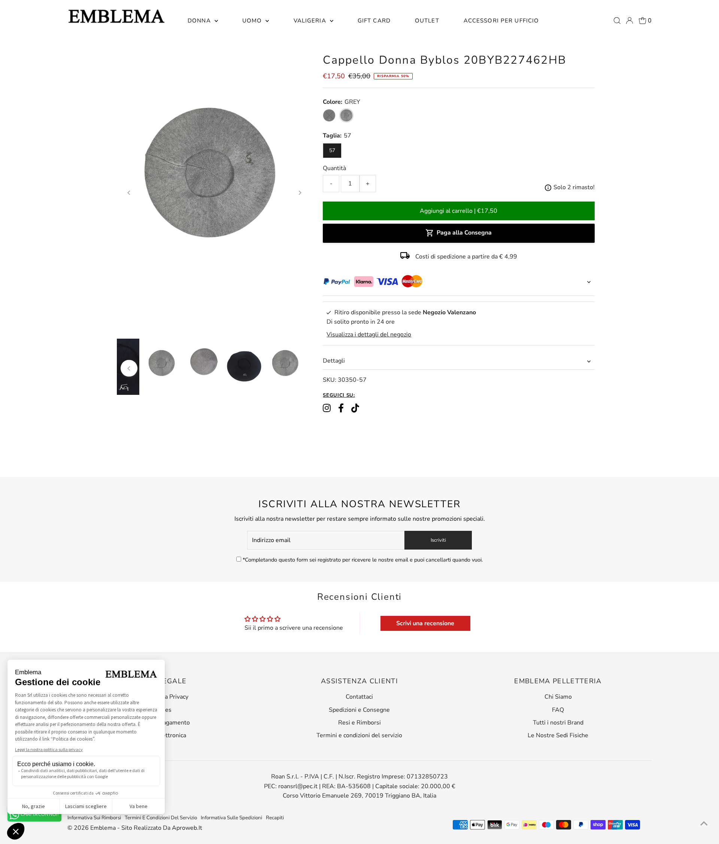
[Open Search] (617, 20)
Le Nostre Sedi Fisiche (558, 735)
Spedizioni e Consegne (359, 710)
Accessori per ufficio (501, 20)
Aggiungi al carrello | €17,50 (458, 211)
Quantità (334, 168)
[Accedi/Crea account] (629, 20)
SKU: (329, 380)
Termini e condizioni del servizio (359, 735)
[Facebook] (341, 408)
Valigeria (311, 20)
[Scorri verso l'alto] (704, 823)
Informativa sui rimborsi (94, 817)
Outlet (427, 20)
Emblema (103, 828)
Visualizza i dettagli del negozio (369, 335)
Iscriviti (438, 540)
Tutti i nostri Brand (558, 723)
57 (332, 150)
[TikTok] (355, 408)
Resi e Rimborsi (359, 723)
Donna (200, 20)
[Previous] (129, 192)
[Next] (299, 192)
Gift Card (374, 20)
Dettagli (334, 361)
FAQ (558, 710)
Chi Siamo (558, 697)
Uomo (253, 20)
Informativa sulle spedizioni (231, 817)
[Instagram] (327, 408)
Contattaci (359, 697)
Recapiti (275, 817)
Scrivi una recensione (425, 623)
